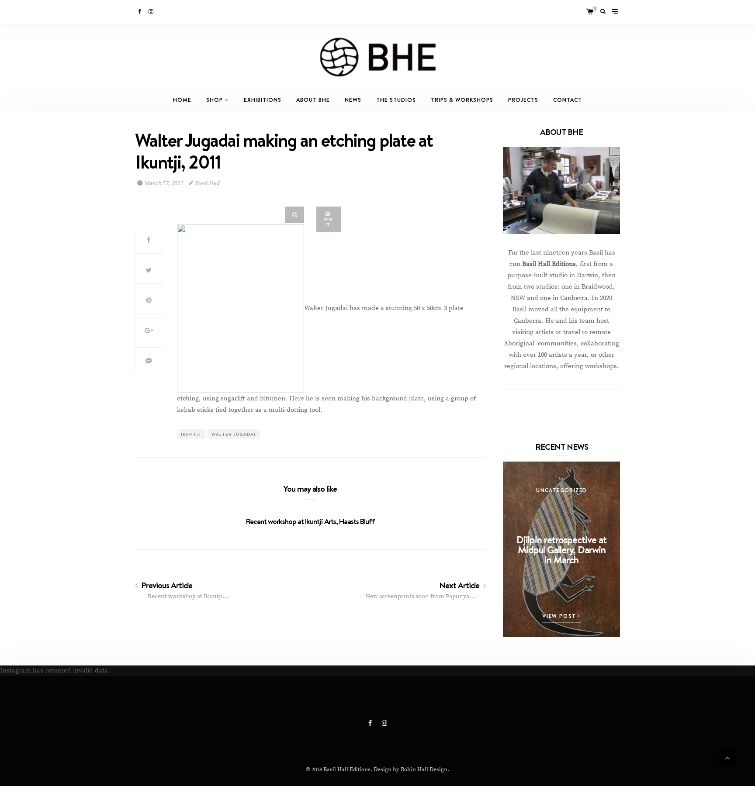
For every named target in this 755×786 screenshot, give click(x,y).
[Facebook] (140, 11)
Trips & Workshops (462, 99)
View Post (560, 616)
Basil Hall (206, 183)
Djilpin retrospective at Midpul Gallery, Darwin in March (561, 549)
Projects (523, 99)
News (353, 99)
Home (182, 99)
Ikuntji (191, 434)
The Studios (396, 99)
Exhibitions (262, 99)
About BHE (313, 99)
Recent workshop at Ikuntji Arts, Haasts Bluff (310, 521)
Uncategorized (561, 490)
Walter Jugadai (233, 434)
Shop (214, 99)
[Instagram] (151, 11)
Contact (567, 99)
